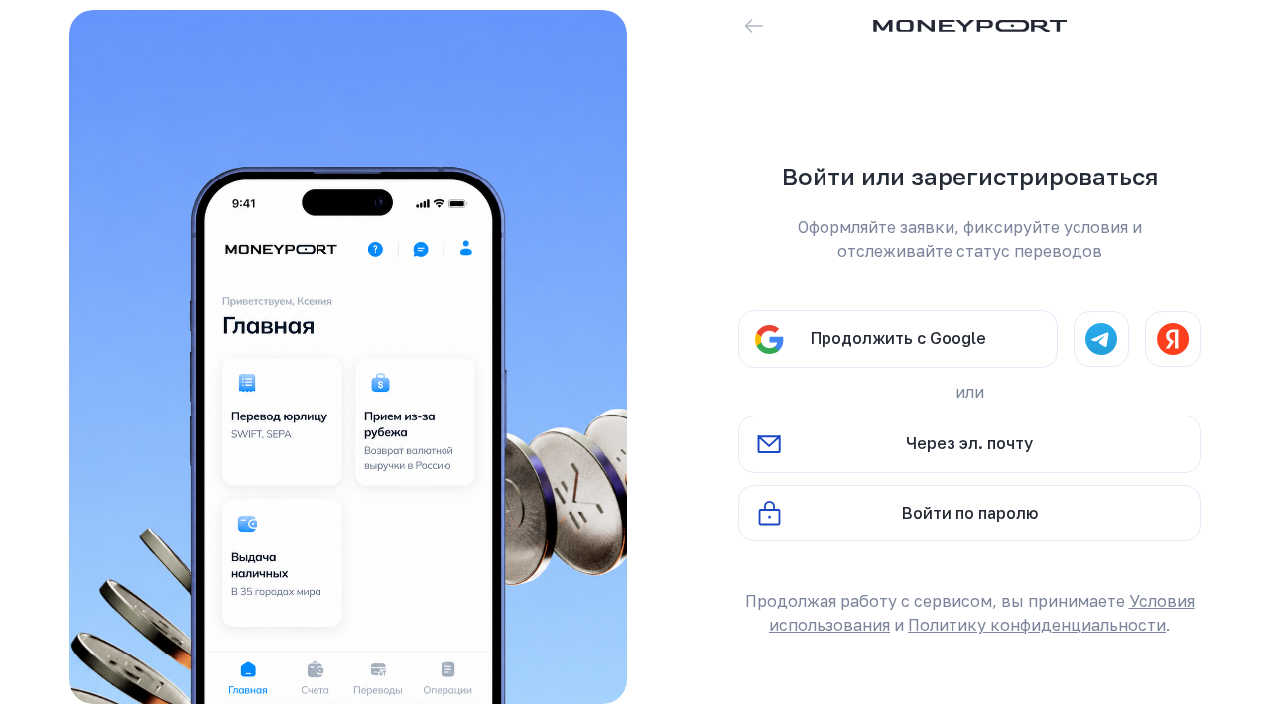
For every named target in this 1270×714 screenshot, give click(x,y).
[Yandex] (1173, 339)
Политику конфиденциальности (1037, 625)
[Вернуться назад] (754, 26)
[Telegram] (1101, 339)
